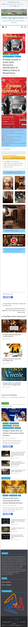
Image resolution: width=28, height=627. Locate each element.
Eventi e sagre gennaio (7, 425)
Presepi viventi (18, 56)
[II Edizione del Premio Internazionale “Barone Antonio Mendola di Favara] (14, 486)
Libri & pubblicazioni (13, 495)
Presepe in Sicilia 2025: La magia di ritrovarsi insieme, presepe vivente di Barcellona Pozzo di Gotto (18, 454)
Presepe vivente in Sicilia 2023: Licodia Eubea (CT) (12, 335)
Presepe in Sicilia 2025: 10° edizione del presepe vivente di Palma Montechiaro (14, 5)
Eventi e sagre (5, 54)
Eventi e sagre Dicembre (14, 54)
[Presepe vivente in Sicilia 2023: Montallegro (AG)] (14, 344)
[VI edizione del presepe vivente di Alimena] (5, 530)
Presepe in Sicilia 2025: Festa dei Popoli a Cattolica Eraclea (18, 471)
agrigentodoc (14, 75)
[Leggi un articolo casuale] (25, 27)
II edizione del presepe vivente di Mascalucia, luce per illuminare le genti (18, 521)
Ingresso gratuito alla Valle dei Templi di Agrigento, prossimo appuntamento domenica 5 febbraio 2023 (13, 310)
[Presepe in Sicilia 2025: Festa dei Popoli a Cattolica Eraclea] (5, 472)
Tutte (19, 495)
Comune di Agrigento (6, 582)
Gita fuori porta (16, 425)
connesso (9, 397)
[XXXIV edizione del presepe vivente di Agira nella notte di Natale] (5, 537)
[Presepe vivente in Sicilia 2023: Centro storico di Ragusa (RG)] (14, 368)
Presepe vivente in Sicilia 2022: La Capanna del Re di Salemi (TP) (14, 304)
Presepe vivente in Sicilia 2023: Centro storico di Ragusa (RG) (12, 384)
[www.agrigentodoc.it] (3, 27)
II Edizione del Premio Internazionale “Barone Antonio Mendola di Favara (13, 500)
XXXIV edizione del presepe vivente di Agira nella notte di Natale (17, 536)
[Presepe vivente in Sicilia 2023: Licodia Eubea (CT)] (14, 320)
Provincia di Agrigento (6, 584)
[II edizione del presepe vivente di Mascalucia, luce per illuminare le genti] (5, 522)
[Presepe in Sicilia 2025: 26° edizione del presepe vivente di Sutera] (14, 414)
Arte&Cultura (5, 495)
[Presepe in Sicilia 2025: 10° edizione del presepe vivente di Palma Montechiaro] (5, 464)
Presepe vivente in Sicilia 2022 (8, 56)
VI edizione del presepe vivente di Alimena (18, 528)
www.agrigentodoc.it (14, 17)
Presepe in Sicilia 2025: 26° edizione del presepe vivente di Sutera (13, 433)
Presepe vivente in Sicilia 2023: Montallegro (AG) (12, 359)
